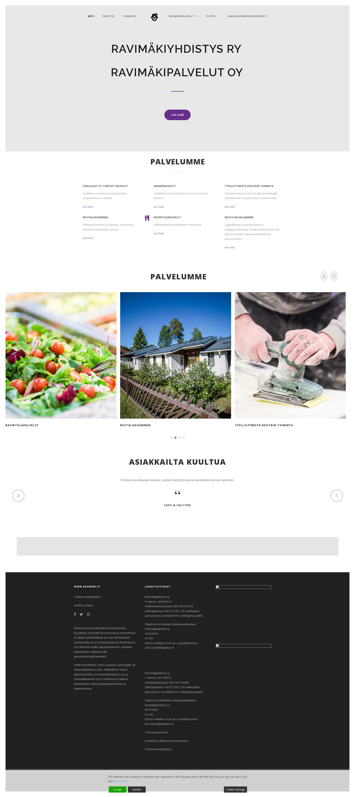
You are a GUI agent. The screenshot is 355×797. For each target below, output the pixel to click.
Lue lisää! (88, 206)
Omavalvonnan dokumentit (247, 16)
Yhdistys (108, 16)
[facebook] (75, 614)
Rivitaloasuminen (177, 350)
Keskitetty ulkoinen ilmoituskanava (166, 741)
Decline (136, 789)
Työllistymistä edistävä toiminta (292, 350)
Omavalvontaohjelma (158, 749)
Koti (91, 16)
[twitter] (81, 614)
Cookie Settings (235, 789)
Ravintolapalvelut (63, 350)
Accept (118, 789)
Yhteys (211, 16)
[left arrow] (324, 276)
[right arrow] (334, 276)
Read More (121, 781)
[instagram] (88, 614)
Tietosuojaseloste (156, 732)
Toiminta (129, 16)
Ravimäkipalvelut (181, 16)
